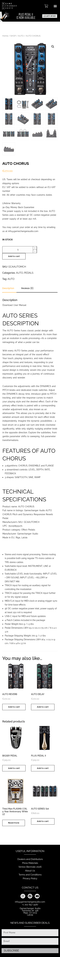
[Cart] (46, 6)
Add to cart (14, 256)
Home (5, 36)
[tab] (9, 289)
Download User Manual (14, 305)
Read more (13, 822)
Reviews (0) (27, 288)
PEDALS (28, 272)
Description (8, 288)
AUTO (21, 36)
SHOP (13, 36)
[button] (55, 5)
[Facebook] (30, 896)
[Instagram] (22, 896)
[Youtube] (37, 896)
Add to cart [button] (14, 707)
